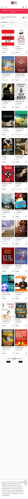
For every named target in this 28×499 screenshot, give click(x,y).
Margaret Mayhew (6, 212)
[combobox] (11, 7)
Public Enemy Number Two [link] (7, 347)
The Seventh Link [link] (6, 210)
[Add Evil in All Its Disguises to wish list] (13, 271)
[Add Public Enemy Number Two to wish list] (13, 353)
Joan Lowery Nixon (6, 294)
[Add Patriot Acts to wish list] (13, 53)
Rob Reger (5, 185)
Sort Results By (4, 22)
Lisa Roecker (19, 212)
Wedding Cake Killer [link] (6, 74)
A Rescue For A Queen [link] (20, 238)
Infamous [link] (4, 156)
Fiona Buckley (19, 239)
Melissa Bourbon (20, 130)
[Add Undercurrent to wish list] (13, 135)
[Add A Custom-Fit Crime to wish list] (26, 135)
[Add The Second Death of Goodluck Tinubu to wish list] (26, 353)
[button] (23, 18)
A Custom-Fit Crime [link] (19, 128)
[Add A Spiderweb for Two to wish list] (13, 326)
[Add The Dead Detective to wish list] (26, 162)
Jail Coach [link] (17, 46)
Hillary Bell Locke (20, 48)
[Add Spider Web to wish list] (26, 326)
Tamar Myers (19, 267)
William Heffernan (20, 157)
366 (12, 358)
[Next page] (22, 358)
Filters (3, 26)
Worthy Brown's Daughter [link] (20, 101)
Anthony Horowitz (6, 348)
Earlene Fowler (19, 321)
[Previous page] (6, 358)
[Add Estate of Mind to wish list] (26, 271)
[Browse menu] (26, 7)
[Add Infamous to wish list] (13, 162)
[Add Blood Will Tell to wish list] (26, 189)
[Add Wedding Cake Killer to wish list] (13, 80)
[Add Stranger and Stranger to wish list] (13, 189)
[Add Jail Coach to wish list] (26, 53)
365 (9, 358)
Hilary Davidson (6, 267)
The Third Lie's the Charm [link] (20, 210)
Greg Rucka (5, 48)
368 (17, 358)
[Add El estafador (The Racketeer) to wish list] (13, 107)
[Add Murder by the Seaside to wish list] (13, 244)
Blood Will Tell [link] (18, 183)
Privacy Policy (12, 483)
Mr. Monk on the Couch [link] (20, 292)
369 (20, 358)
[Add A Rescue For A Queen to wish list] (26, 244)
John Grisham (5, 103)
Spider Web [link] (18, 320)
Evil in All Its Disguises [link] (7, 265)
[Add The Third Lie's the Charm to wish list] (26, 217)
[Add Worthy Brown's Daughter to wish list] (26, 107)
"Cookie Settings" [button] (20, 490)
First (8, 361)
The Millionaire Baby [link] (20, 74)
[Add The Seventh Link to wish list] (13, 217)
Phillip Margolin (19, 103)
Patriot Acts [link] (4, 46)
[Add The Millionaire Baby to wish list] (26, 80)
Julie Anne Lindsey (6, 239)
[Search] (2, 7)
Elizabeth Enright (6, 321)
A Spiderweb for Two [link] (6, 320)
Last (20, 361)
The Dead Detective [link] (19, 156)
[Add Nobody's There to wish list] (13, 299)
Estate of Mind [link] (18, 265)
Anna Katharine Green (21, 75)
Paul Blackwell (6, 130)
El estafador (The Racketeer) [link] (7, 101)
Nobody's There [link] (5, 292)
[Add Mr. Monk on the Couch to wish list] (26, 299)
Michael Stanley (19, 348)
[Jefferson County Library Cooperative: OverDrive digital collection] (14, 3)
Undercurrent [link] (5, 128)
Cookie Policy (6, 495)
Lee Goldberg (19, 294)
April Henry (19, 185)
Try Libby (5, 10)
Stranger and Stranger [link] (7, 183)
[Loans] (23, 7)
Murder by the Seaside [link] (7, 238)
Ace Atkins (5, 157)
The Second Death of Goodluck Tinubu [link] (20, 347)
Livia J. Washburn (6, 75)
